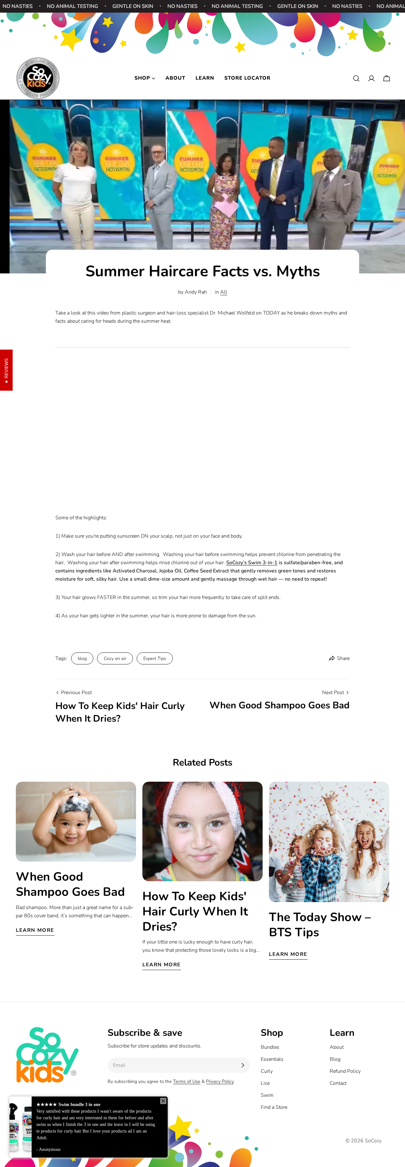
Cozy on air (115, 658)
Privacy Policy (220, 1081)
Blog (335, 1059)
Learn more (35, 930)
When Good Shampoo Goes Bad (70, 884)
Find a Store (274, 1107)
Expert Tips (154, 658)
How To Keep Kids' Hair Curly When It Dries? (195, 911)
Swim (267, 1095)
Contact (338, 1083)
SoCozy (373, 1140)
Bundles (270, 1047)
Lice (265, 1083)
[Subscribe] (242, 1065)
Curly (267, 1071)
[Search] (356, 78)
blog (82, 658)
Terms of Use (186, 1081)
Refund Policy (345, 1071)
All (223, 292)
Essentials (272, 1059)
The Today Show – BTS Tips (320, 924)
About (337, 1047)
